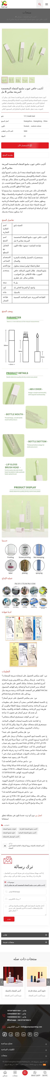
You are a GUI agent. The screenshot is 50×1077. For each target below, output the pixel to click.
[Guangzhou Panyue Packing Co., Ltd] (4, 4)
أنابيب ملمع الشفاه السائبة (27, 833)
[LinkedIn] (23, 1034)
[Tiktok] (4, 1034)
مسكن (19, 17)
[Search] (39, 4)
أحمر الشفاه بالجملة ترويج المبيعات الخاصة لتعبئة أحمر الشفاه (13, 991)
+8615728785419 (24, 1020)
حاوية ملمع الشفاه (9, 833)
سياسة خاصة (24, 1064)
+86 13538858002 (14, 1017)
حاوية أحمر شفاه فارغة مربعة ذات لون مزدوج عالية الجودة (37, 991)
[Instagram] (17, 1034)
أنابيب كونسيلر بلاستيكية (11, 837)
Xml (17, 1064)
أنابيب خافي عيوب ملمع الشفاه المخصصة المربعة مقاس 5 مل (24, 885)
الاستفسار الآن (23, 145)
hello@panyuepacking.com (31, 1027)
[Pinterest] (30, 1034)
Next (48, 982)
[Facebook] (11, 1034)
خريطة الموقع (9, 1064)
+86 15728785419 (14, 1011)
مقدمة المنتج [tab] (8, 155)
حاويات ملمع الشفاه (9, 829)
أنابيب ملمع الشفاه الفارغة (28, 829)
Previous (2, 982)
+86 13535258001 (14, 1014)
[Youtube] (36, 1034)
